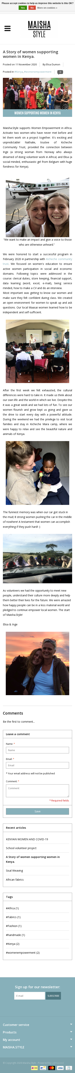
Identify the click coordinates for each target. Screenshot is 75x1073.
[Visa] (60, 1067)
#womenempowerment (37, 71)
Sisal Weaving (14, 870)
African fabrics (15, 879)
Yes (23, 8)
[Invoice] (68, 1067)
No (32, 8)
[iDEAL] (34, 1067)
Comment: (12, 781)
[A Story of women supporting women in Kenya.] (37, 99)
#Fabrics (13, 917)
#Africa (12, 908)
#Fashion (14, 926)
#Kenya (18, 71)
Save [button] (38, 811)
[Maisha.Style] (45, 29)
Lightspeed (58, 1063)
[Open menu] (7, 28)
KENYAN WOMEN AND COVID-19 (27, 839)
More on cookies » (47, 8)
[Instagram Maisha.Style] (41, 1007)
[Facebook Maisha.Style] (34, 1007)
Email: (10, 759)
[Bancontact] (42, 1067)
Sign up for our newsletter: (37, 987)
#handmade (15, 935)
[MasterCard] (51, 1067)
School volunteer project (21, 848)
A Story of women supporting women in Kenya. (30, 54)
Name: (10, 744)
